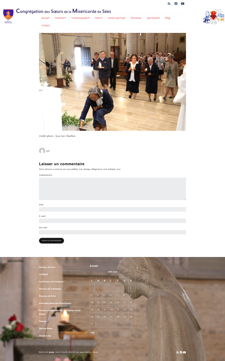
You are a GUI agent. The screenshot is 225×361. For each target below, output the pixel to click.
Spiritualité (153, 18)
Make (51, 352)
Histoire (59, 18)
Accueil (45, 18)
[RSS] (170, 3)
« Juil (92, 332)
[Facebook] (176, 3)
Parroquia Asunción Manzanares (55, 303)
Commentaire (46, 175)
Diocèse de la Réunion (50, 288)
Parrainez (136, 18)
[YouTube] (182, 3)
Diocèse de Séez (47, 267)
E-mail (43, 216)
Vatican (42, 321)
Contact (45, 25)
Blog (167, 18)
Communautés (79, 18)
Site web (43, 227)
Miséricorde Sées (60, 150)
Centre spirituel (116, 18)
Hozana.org (45, 335)
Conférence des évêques (51, 281)
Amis (98, 18)
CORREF (43, 274)
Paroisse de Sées (47, 296)
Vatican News (45, 328)
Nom (42, 204)
